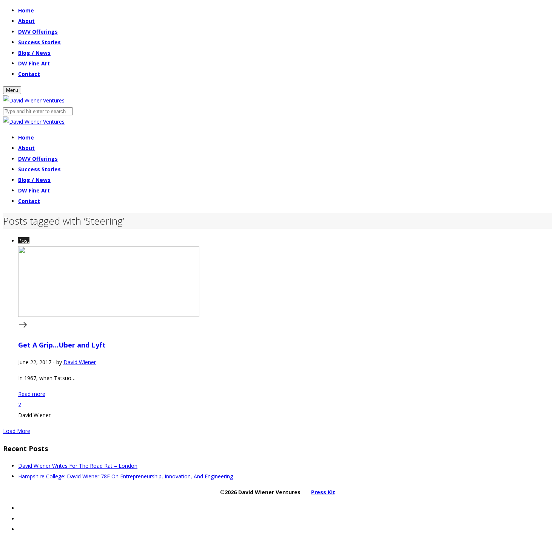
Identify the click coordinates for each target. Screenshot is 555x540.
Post (23, 240)
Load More (16, 430)
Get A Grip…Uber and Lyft (62, 344)
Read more (31, 393)
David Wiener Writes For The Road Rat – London (77, 465)
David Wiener (79, 362)
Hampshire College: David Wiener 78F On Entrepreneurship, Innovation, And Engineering (125, 476)
